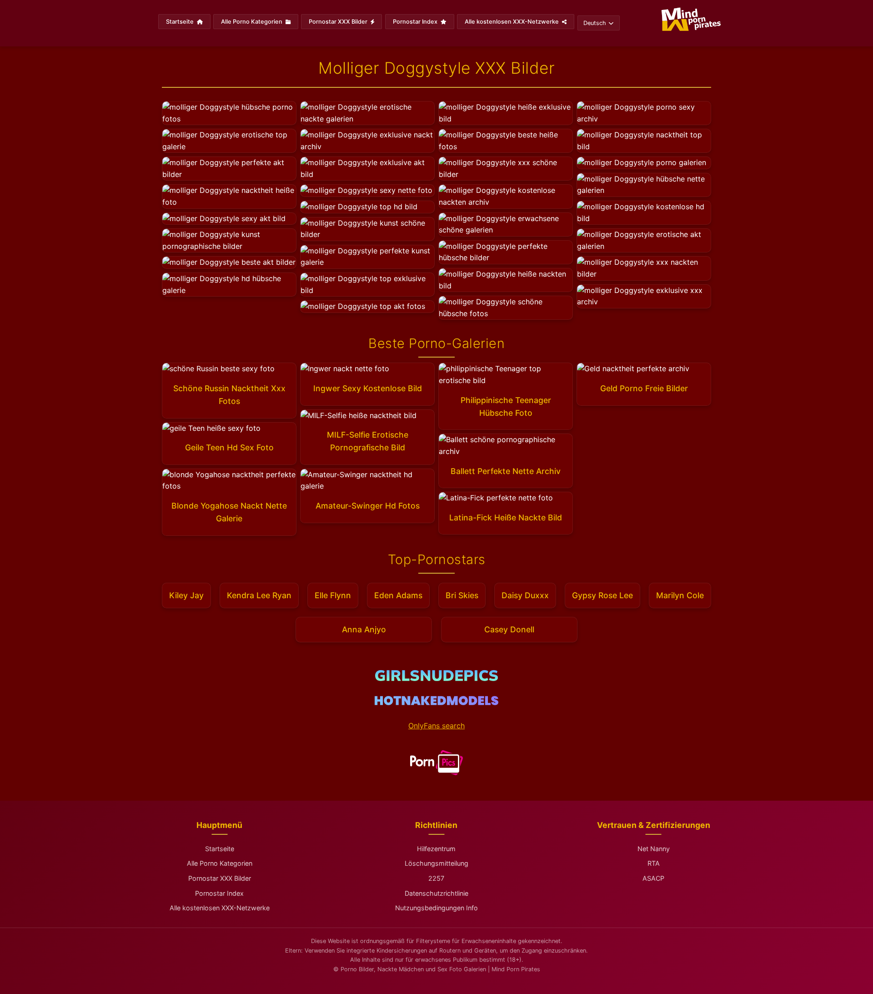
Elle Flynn (333, 595)
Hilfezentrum (436, 849)
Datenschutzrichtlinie (436, 893)
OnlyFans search (436, 725)
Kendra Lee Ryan (259, 595)
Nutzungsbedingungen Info (436, 908)
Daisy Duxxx (525, 595)
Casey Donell (509, 629)
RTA (653, 863)
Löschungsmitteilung (436, 863)
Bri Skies (462, 595)
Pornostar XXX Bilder (339, 21)
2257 (436, 878)
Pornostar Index (416, 21)
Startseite (180, 21)
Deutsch (594, 23)
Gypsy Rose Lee (602, 595)
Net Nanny (653, 849)
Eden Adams (398, 595)
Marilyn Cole (680, 595)
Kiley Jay (186, 595)
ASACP (653, 878)
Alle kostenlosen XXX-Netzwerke (512, 21)
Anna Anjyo (364, 629)
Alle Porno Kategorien (252, 21)
